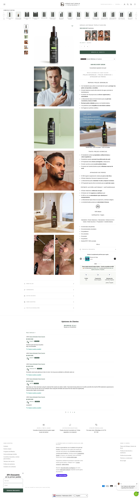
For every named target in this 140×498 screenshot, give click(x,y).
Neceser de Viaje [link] (94, 257)
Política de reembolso (9, 464)
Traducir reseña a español (34, 349)
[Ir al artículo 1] (26, 26)
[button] (83, 28)
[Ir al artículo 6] (26, 53)
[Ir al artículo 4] (26, 42)
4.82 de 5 (73, 325)
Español (117, 4)
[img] (29, 339)
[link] (87, 259)
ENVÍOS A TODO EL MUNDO (44, 428)
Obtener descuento (13, 490)
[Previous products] (4, 14)
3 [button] (70, 412)
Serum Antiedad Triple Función (37, 336)
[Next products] (136, 14)
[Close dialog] (23, 473)
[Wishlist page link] (135, 4)
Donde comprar (7, 449)
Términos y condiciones (126, 458)
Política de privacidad (125, 455)
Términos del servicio (9, 461)
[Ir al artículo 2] (26, 32)
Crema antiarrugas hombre (10, 454)
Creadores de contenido (10, 466)
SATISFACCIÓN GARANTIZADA (70, 428)
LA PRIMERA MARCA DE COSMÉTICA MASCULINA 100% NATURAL (34, 487)
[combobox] (63, 495)
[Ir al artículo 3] (26, 37)
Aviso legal (123, 460)
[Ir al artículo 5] (26, 47)
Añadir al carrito (98, 52)
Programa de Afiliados (9, 451)
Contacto (6, 446)
